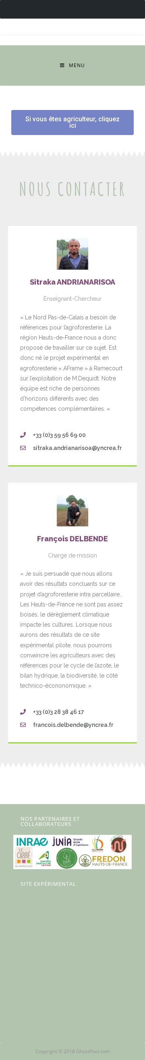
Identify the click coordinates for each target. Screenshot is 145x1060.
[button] (72, 122)
